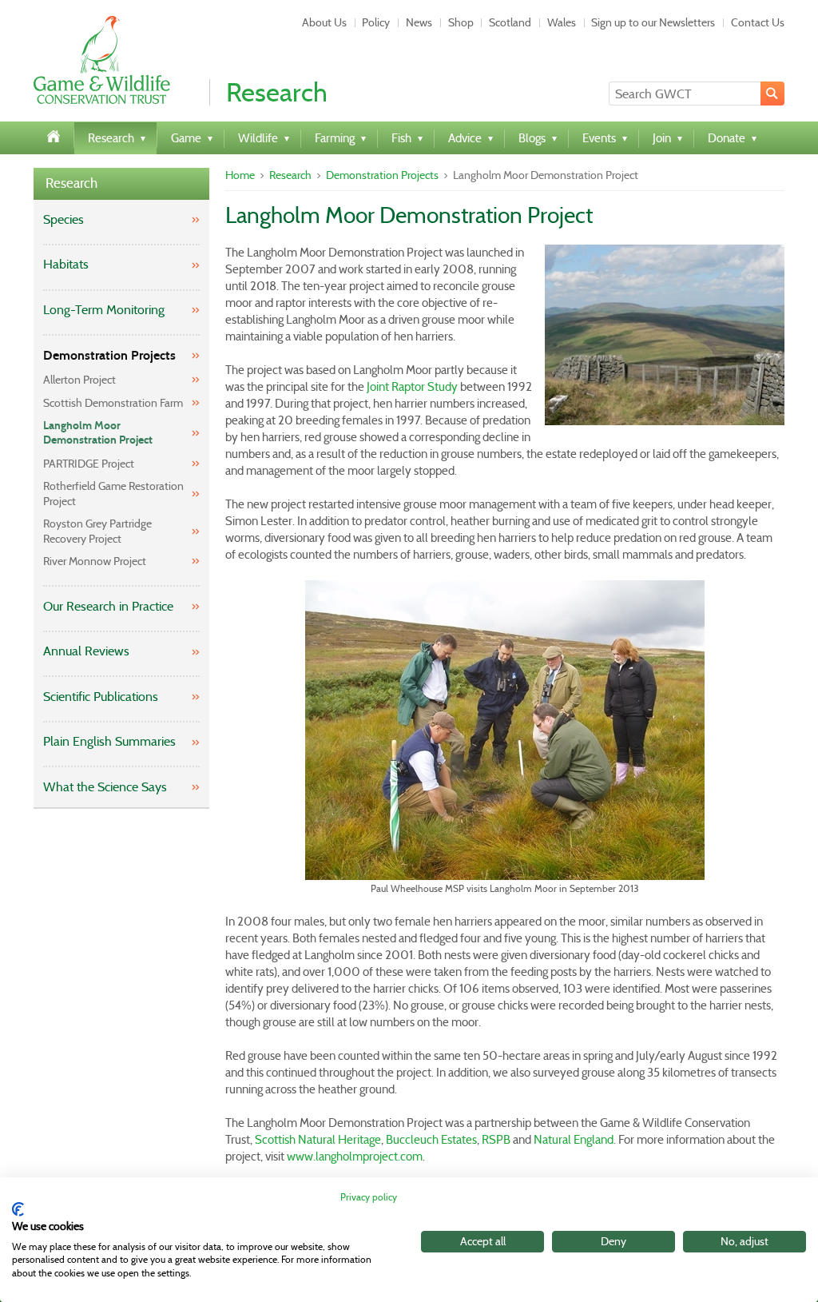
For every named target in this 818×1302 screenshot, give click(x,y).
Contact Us (757, 22)
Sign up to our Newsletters (653, 22)
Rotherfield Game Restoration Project (113, 493)
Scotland (510, 22)
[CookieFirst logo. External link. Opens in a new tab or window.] (18, 1209)
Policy (376, 22)
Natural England (574, 1140)
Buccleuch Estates (431, 1140)
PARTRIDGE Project (88, 463)
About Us (324, 22)
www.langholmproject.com (355, 1156)
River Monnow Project (94, 561)
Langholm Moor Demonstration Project (98, 433)
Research (71, 183)
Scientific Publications (100, 696)
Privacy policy (368, 1197)
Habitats (66, 264)
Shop (461, 22)
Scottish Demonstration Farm (113, 403)
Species (63, 219)
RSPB (496, 1140)
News (419, 22)
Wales (561, 22)
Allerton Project (79, 379)
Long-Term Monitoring (104, 309)
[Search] (772, 94)
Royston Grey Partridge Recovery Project (97, 530)
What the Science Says (105, 786)
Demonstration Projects (109, 355)
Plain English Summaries (109, 741)
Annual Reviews (86, 651)
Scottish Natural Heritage (318, 1140)
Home (240, 175)
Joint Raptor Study (412, 387)
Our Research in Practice (108, 606)
